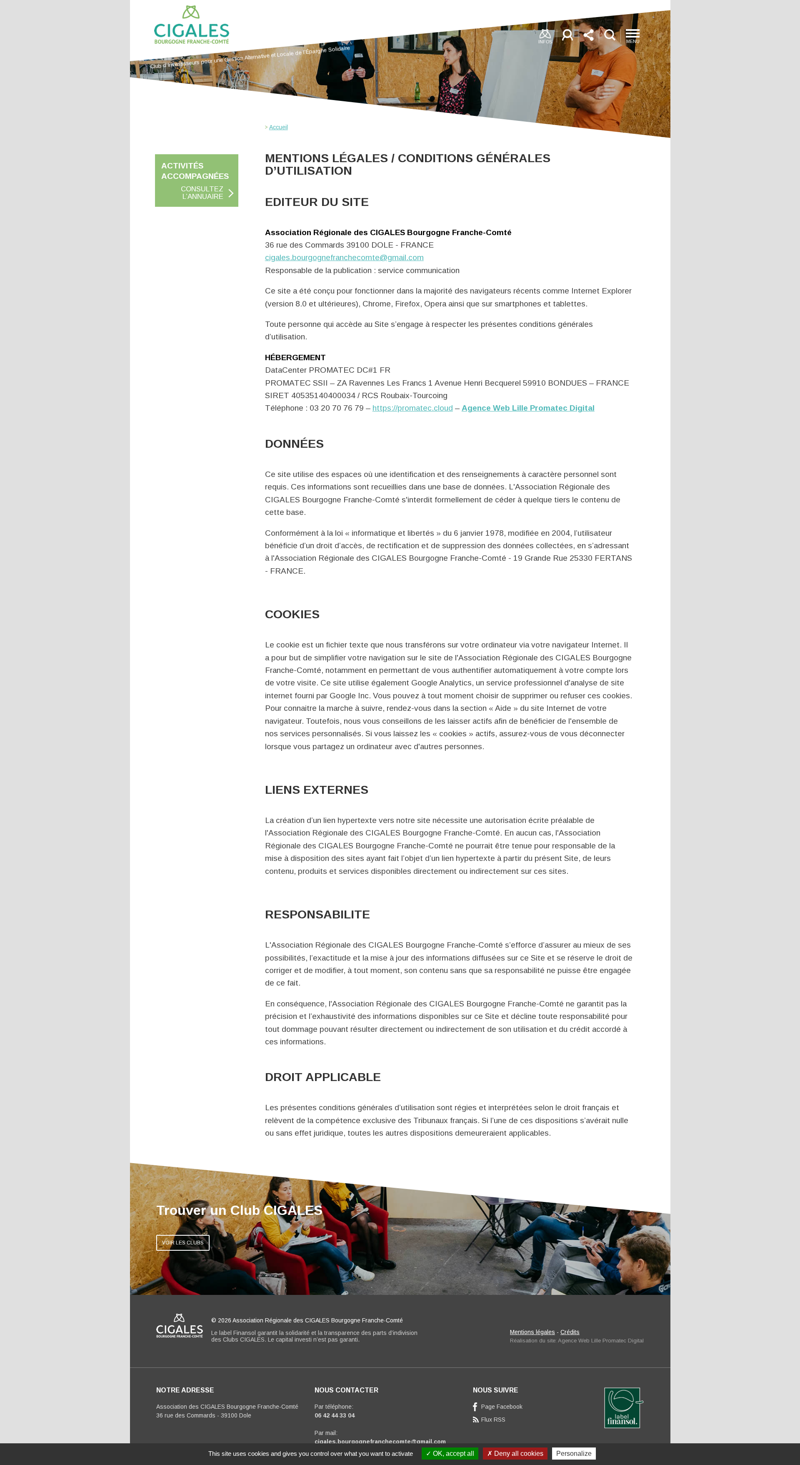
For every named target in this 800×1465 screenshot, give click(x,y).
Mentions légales (532, 1332)
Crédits (570, 1332)
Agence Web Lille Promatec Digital (528, 408)
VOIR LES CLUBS (183, 1243)
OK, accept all (452, 1453)
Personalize (574, 1453)
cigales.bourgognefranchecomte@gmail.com (344, 257)
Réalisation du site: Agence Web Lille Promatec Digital (577, 1340)
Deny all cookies (517, 1453)
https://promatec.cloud (412, 408)
